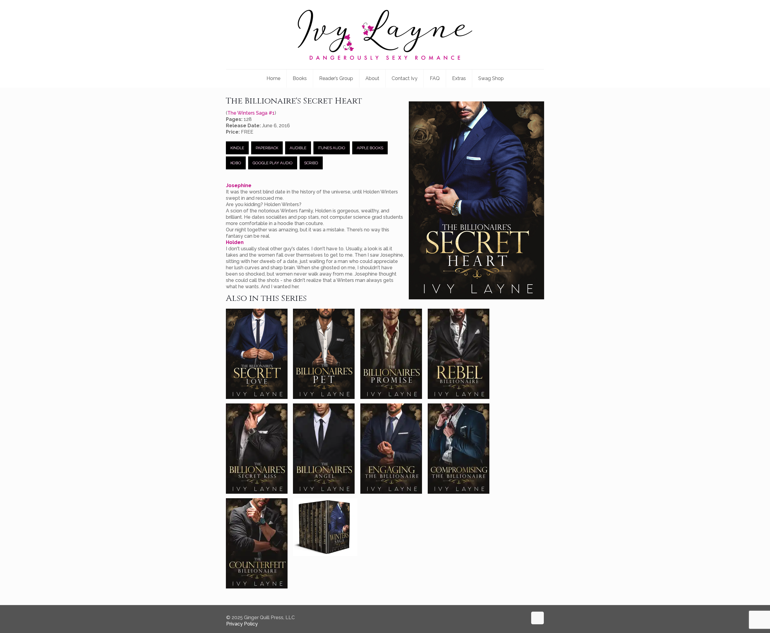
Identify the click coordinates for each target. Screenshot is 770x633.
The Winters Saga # (251, 113)
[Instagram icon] (523, 617)
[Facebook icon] (516, 617)
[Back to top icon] (537, 618)
